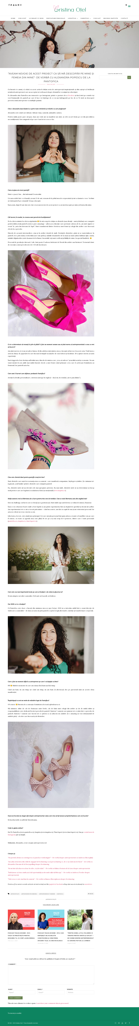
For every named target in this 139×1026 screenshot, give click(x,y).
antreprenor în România (29, 893)
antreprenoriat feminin (47, 893)
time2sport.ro (31, 521)
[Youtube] (13, 5)
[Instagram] (20, 5)
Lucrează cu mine (36, 18)
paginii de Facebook (56, 884)
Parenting (85, 18)
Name (10, 989)
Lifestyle (72, 18)
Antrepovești (51, 899)
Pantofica (60, 893)
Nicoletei (71, 95)
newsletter (88, 884)
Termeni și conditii (14, 1013)
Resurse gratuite (111, 18)
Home (13, 18)
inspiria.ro (22, 521)
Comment (12, 964)
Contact (124, 18)
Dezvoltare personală (55, 18)
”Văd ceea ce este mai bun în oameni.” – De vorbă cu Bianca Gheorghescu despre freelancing (41, 879)
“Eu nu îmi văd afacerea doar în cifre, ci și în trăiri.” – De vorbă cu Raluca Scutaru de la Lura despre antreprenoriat (49, 868)
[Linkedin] (16, 5)
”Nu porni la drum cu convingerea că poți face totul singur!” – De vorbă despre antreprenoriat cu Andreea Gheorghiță (50, 858)
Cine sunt (22, 18)
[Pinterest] (18, 5)
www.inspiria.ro (59, 490)
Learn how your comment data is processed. (52, 1003)
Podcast (97, 18)
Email (40, 989)
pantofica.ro (12, 521)
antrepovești (15, 893)
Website (70, 989)
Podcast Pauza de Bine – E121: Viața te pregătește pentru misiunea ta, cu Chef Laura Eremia (21, 935)
